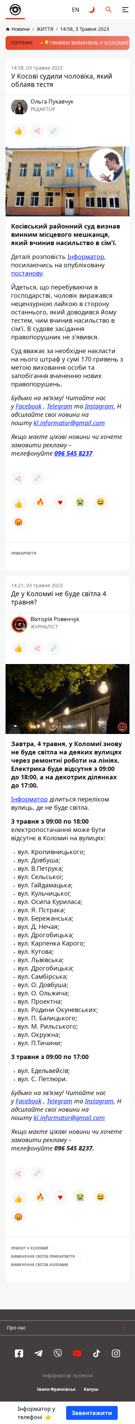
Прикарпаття (23, 553)
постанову (26, 273)
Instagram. (100, 406)
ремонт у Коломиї (29, 1248)
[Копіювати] (54, 131)
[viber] (58, 1353)
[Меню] (125, 10)
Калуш (91, 1389)
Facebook (29, 406)
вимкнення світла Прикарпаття (43, 1256)
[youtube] (77, 1353)
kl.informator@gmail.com (69, 423)
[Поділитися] (37, 131)
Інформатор (86, 256)
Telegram (59, 406)
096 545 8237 (73, 453)
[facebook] (19, 1353)
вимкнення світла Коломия (39, 1264)
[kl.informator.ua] (15, 9)
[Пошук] (109, 10)
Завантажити (92, 1413)
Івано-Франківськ (56, 1389)
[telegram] (38, 1353)
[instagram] (116, 1353)
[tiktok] (96, 1353)
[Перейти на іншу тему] (92, 10)
